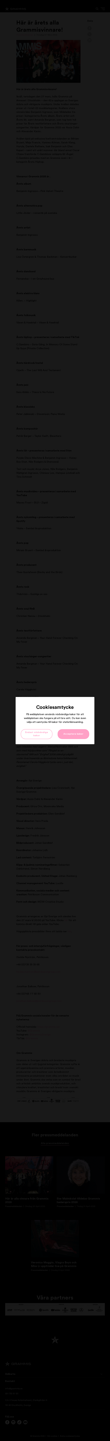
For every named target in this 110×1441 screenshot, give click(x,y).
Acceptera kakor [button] (73, 734)
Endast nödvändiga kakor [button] (36, 734)
